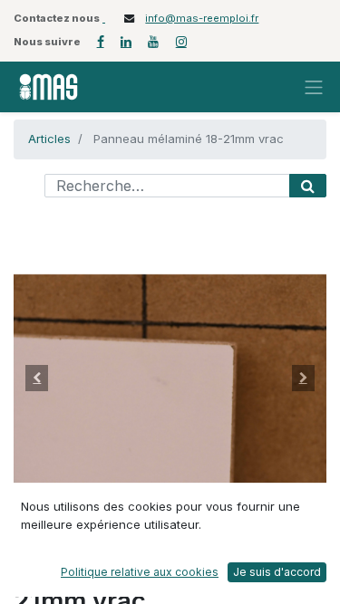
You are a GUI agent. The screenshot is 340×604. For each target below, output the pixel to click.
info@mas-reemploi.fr (201, 18)
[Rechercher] (307, 185)
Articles (49, 138)
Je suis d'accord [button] (277, 572)
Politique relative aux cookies (140, 572)
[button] (37, 378)
